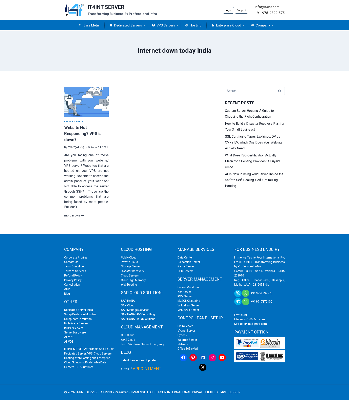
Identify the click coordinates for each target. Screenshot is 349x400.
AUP (67, 289)
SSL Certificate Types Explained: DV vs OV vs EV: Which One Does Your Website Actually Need (254, 142)
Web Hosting (129, 284)
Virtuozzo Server (188, 309)
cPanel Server (186, 330)
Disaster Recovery (132, 271)
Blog (67, 293)
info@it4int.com (267, 7)
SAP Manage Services (135, 309)
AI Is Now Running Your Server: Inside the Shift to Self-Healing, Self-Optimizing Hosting (254, 180)
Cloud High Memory (133, 280)
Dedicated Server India (78, 309)
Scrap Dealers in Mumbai (80, 314)
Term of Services (75, 271)
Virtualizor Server (189, 305)
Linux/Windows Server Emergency (143, 344)
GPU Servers (185, 271)
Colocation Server (189, 262)
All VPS (69, 337)
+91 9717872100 (261, 301)
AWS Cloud (128, 339)
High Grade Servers (76, 323)
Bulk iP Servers (73, 328)
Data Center (185, 257)
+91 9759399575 (261, 293)
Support (241, 10)
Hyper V (182, 335)
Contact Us (71, 262)
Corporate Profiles (75, 257)
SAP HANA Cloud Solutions (138, 319)
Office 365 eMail (188, 348)
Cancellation (72, 284)
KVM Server (185, 296)
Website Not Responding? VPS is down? (83, 133)
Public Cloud (129, 257)
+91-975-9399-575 (270, 13)
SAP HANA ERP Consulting (138, 314)
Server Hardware (75, 332)
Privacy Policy (73, 280)
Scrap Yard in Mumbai (78, 319)
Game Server (186, 266)
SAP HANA (128, 300)
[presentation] (86, 102)
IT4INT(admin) (76, 147)
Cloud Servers (130, 275)
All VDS (69, 341)
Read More (74, 215)
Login (228, 10)
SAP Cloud (128, 305)
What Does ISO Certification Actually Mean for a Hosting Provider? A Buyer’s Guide (253, 161)
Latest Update (73, 121)
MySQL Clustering (189, 300)
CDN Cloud (127, 335)
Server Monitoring (189, 287)
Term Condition (74, 266)
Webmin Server (187, 339)
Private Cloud (129, 262)
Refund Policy (73, 275)
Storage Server (130, 266)
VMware (183, 344)
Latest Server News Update (138, 360)
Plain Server (185, 326)
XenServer (184, 291)
